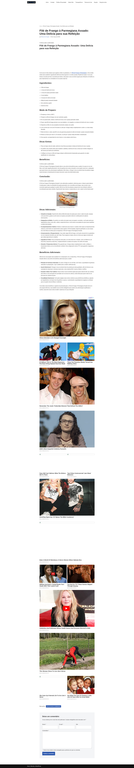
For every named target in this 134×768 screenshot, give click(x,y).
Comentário (45, 730)
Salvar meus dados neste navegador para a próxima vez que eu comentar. (61, 750)
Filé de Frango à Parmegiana (53, 706)
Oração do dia (103, 2)
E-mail (61, 724)
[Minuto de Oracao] (31, 2)
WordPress (38, 766)
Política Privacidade (61, 2)
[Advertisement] (67, 15)
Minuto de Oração (45, 36)
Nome (44, 724)
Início (47, 2)
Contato (52, 2)
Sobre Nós (70, 2)
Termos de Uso (88, 2)
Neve (28, 766)
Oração (96, 2)
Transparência (79, 2)
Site (77, 724)
